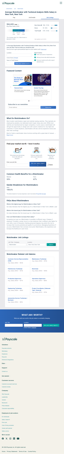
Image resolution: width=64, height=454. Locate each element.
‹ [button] (10, 86)
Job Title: (7, 322)
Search (51, 244)
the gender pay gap (41, 193)
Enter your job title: (12, 162)
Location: (9, 53)
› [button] (53, 86)
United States (9, 8)
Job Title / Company (13, 242)
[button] (14, 17)
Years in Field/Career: (12, 60)
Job (15, 8)
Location (29, 242)
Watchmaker (20, 8)
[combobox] (19, 55)
